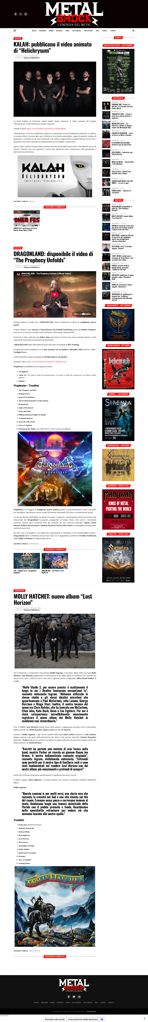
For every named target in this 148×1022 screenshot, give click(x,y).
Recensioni (42, 31)
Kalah (32, 201)
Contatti (113, 31)
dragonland (34, 544)
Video (97, 31)
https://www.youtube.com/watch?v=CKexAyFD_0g (46, 361)
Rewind (51, 31)
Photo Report (88, 31)
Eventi (67, 31)
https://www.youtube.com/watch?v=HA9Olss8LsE (46, 128)
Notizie (34, 31)
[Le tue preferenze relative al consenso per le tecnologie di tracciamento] (144, 1018)
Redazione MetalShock (32, 58)
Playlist (104, 31)
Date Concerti (76, 31)
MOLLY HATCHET (35, 951)
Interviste (59, 31)
